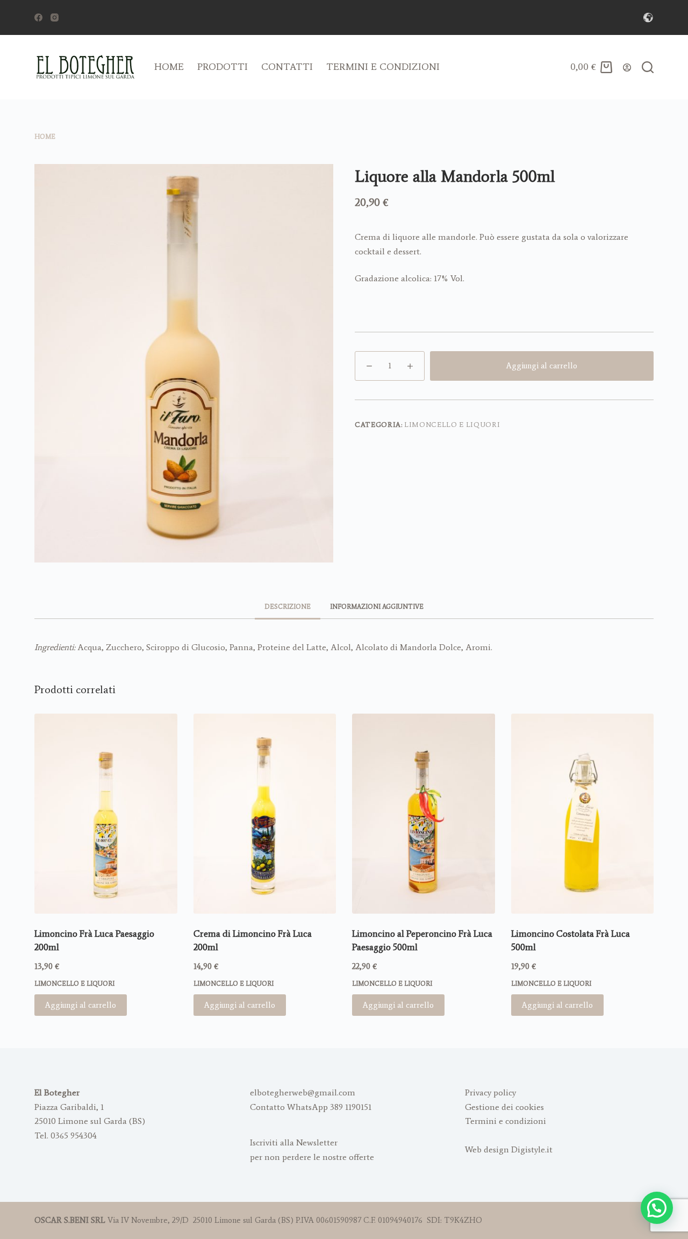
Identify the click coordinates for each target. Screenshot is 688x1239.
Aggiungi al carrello (541, 366)
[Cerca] (648, 67)
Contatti (287, 67)
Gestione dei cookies (504, 1107)
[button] (657, 1208)
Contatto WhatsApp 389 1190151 (310, 1107)
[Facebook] (38, 17)
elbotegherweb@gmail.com (302, 1092)
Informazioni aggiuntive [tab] (377, 606)
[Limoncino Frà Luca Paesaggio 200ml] (105, 814)
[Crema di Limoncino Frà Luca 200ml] (265, 814)
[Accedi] (627, 67)
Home (169, 67)
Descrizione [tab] (287, 606)
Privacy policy (490, 1092)
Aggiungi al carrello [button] (80, 1005)
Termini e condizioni (383, 67)
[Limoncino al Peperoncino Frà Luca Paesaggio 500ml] (423, 814)
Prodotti (222, 67)
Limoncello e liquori (452, 425)
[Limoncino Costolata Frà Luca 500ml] (582, 814)
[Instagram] (55, 17)
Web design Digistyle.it (509, 1149)
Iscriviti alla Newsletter (294, 1142)
